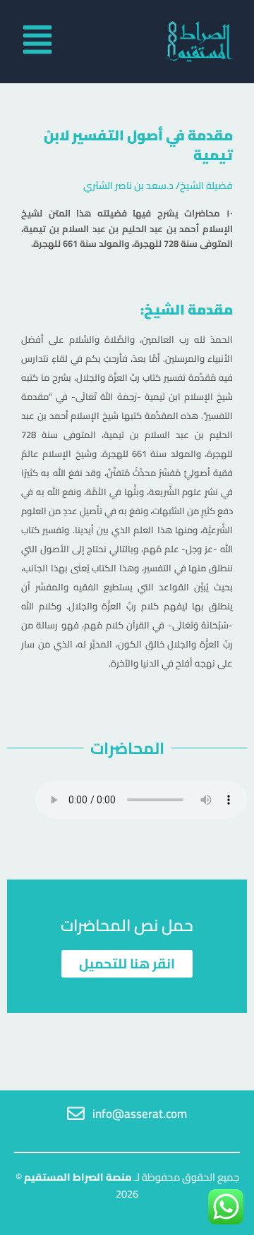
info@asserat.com (139, 1113)
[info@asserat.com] (76, 1113)
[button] (32, 41)
